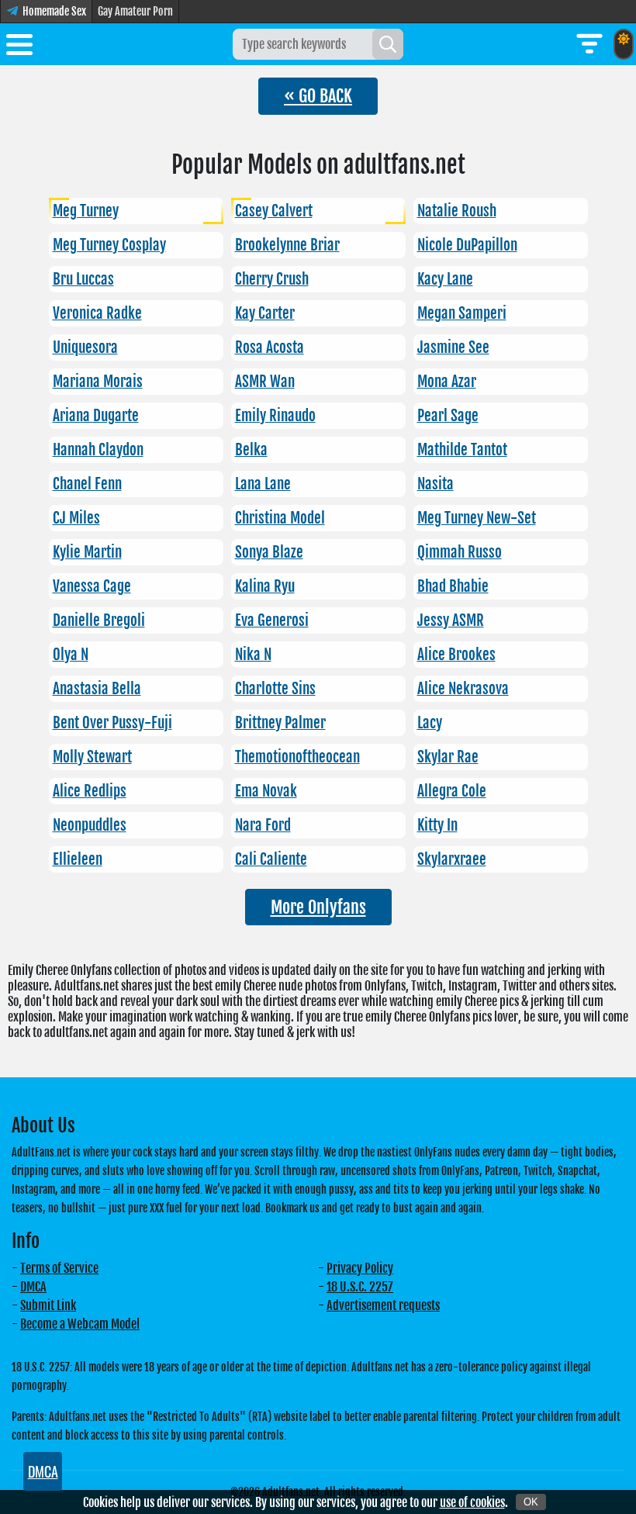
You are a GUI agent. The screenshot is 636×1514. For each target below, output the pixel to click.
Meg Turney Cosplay (109, 245)
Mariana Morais (98, 381)
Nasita (435, 484)
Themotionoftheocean (297, 757)
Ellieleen (77, 859)
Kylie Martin (87, 552)
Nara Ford (263, 825)
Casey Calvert (274, 211)
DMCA (33, 1287)
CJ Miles (76, 518)
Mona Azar (446, 381)
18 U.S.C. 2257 (360, 1287)
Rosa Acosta (269, 347)
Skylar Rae (448, 757)
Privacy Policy (360, 1268)
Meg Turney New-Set (476, 518)
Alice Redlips (89, 791)
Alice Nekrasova (463, 688)
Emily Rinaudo (275, 415)
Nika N (253, 654)
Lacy (429, 723)
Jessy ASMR (450, 620)
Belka (251, 450)
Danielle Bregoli (99, 620)
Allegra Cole (451, 791)
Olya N (70, 654)
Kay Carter (265, 313)
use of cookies (472, 1502)
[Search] (387, 44)
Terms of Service (59, 1268)
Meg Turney (86, 211)
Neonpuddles (89, 825)
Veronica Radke (97, 313)
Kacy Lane (445, 279)
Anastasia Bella (97, 688)
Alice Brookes (456, 654)
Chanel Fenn (87, 484)
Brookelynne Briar (287, 245)
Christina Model (280, 518)
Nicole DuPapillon (467, 245)
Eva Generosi (272, 620)
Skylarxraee (451, 859)
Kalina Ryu (265, 586)
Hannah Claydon (98, 450)
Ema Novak (266, 791)
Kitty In (437, 825)
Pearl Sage (448, 415)
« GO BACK (318, 96)
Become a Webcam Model (80, 1324)
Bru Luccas (83, 279)
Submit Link (48, 1305)
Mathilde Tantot (462, 450)
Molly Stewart (92, 757)
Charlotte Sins (275, 688)
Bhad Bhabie (453, 586)
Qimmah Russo (459, 552)
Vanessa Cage (92, 586)
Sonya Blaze (269, 552)
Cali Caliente (271, 859)
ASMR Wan (265, 381)
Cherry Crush (272, 279)
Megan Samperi (461, 313)
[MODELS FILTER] (589, 44)
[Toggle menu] (19, 47)
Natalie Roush (456, 211)
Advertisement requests (383, 1305)
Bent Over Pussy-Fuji (112, 723)
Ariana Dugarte (96, 415)
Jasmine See (453, 347)
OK (531, 1502)
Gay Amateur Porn (135, 11)
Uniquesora (85, 347)
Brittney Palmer (280, 723)
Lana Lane (263, 484)
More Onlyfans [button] (318, 907)
